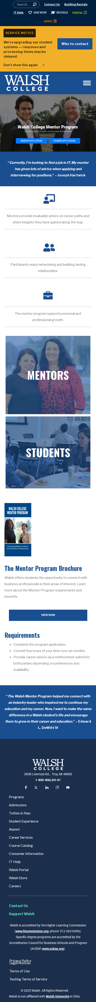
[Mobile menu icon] (87, 83)
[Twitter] (36, 788)
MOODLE (62, 12)
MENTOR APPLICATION (31, 141)
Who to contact (74, 44)
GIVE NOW (39, 12)
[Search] (34, 4)
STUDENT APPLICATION (64, 141)
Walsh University (57, 996)
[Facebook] (25, 788)
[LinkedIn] (46, 788)
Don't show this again (21, 65)
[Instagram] (57, 788)
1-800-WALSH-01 (48, 780)
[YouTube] (67, 788)
